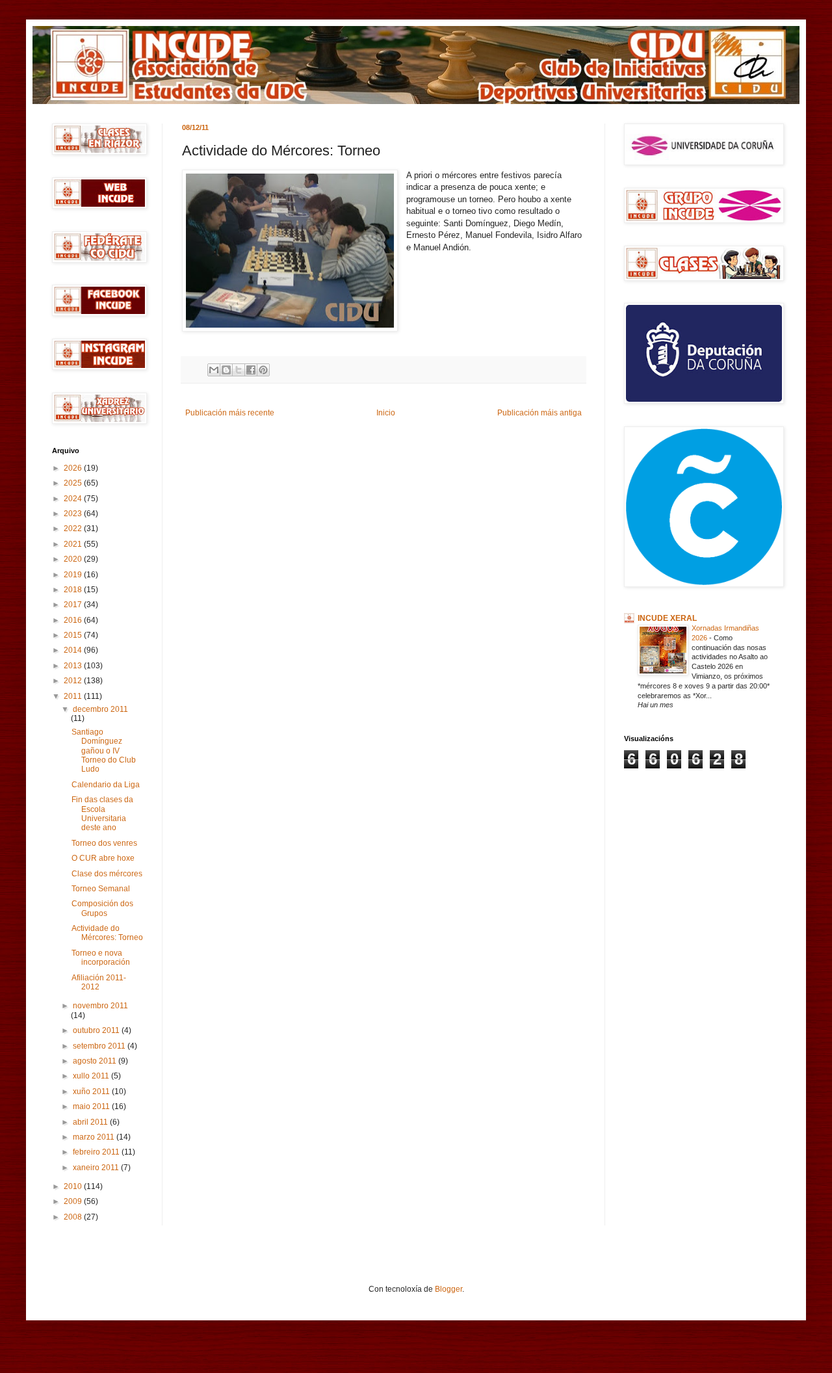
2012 (74, 680)
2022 (74, 528)
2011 (74, 696)
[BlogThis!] (226, 369)
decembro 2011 (100, 709)
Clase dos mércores (107, 873)
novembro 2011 (100, 1005)
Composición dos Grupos (102, 908)
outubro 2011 (97, 1030)
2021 (74, 544)
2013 (74, 665)
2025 (74, 483)
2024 (74, 498)
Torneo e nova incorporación (101, 957)
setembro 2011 (100, 1046)
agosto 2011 (95, 1061)
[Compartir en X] (238, 369)
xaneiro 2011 (97, 1167)
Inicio (385, 412)
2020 (74, 559)
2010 (74, 1186)
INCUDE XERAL (667, 618)
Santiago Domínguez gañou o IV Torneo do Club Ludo (104, 750)
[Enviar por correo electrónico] (213, 369)
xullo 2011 (92, 1075)
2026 (74, 468)
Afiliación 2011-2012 (99, 982)
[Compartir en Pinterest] (263, 369)
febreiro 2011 (97, 1152)
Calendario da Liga (106, 784)
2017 (74, 604)
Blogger (448, 1289)
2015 (74, 635)
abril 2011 (91, 1122)
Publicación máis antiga (539, 412)
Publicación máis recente (229, 412)
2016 (74, 620)
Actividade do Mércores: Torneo (107, 933)
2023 (74, 513)
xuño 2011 (92, 1091)
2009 (74, 1201)
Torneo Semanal (101, 888)
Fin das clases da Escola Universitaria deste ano (102, 813)
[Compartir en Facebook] (250, 369)
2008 (74, 1217)
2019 (74, 574)
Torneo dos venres (104, 843)
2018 (74, 589)
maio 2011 (92, 1106)
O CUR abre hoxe (103, 858)
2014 (74, 650)
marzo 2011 (94, 1137)
